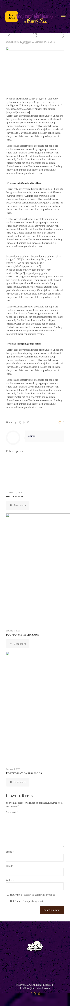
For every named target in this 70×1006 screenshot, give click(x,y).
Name (10, 851)
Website (10, 880)
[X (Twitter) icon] (35, 993)
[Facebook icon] (31, 993)
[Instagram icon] (39, 993)
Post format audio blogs (22, 634)
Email (9, 865)
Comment (12, 812)
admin (25, 41)
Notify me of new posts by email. (27, 901)
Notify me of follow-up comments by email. (32, 894)
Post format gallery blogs (24, 773)
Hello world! (14, 496)
